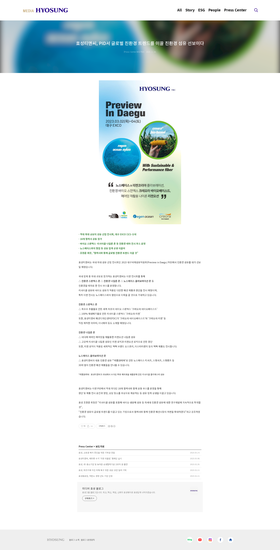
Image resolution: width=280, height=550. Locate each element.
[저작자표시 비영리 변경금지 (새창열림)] (112, 426)
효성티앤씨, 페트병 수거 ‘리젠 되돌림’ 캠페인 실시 (100, 458)
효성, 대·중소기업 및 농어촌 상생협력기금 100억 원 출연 (103, 464)
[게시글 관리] (92, 426)
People (214, 9)
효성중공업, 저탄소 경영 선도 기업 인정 (95, 476)
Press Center (235, 9)
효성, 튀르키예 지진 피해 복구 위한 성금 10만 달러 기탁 (103, 470)
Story (190, 9)
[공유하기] (88, 426)
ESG (201, 9)
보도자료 (100, 446)
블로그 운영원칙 (88, 539)
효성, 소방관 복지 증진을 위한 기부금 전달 (97, 452)
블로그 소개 (74, 539)
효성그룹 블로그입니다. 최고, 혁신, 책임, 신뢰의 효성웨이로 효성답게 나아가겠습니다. (118, 492)
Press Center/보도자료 (134, 51)
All (179, 9)
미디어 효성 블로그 (93, 488)
